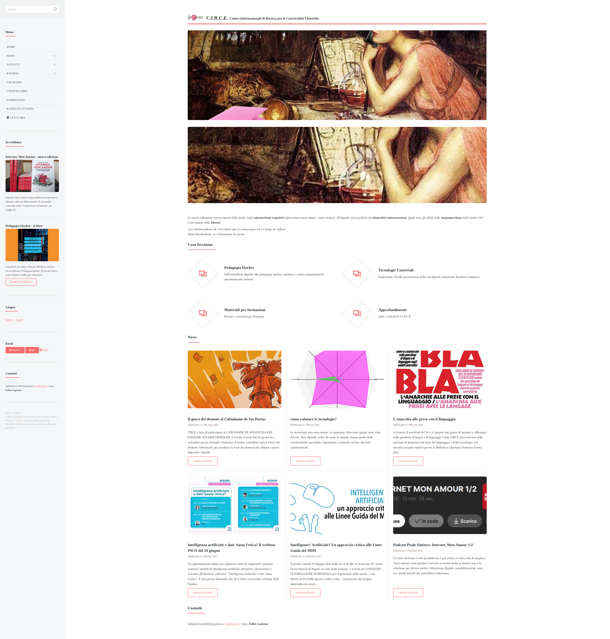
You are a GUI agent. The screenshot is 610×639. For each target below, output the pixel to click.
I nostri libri (17, 91)
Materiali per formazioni (244, 310)
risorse (13, 73)
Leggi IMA (17, 117)
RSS (33, 350)
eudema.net (232, 624)
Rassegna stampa (20, 108)
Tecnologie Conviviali (396, 270)
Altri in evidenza (21, 282)
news (11, 55)
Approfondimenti (392, 310)
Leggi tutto (202, 461)
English (19, 319)
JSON (45, 350)
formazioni (16, 100)
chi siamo (14, 82)
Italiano (9, 319)
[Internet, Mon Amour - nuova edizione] (32, 176)
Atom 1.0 (16, 350)
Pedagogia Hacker (239, 268)
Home (11, 47)
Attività (13, 64)
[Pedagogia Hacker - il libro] (32, 245)
